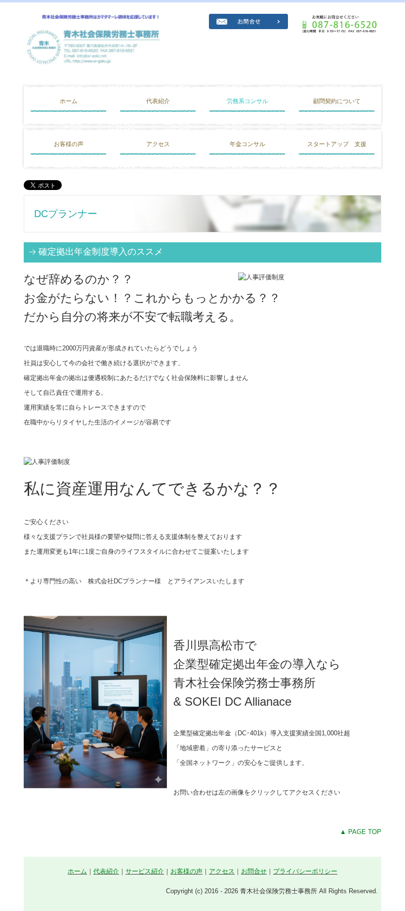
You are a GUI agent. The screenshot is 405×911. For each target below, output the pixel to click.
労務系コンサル (250, 101)
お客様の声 (68, 144)
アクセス (158, 144)
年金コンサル (247, 144)
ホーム (69, 101)
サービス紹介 (144, 871)
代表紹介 (158, 101)
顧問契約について (337, 101)
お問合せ (254, 871)
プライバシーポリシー (305, 871)
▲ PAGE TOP (360, 831)
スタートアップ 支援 (336, 144)
